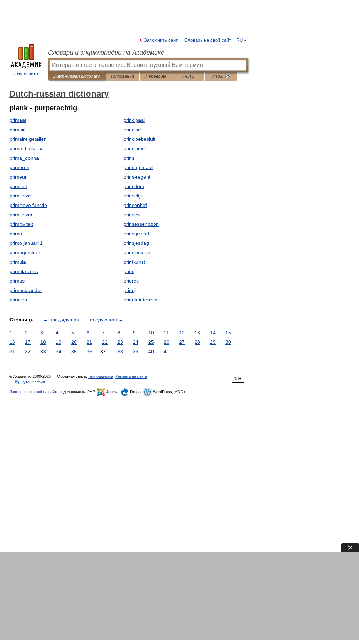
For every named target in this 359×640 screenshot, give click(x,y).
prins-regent (136, 177)
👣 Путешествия (30, 382)
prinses (131, 214)
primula (17, 262)
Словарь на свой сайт (207, 40)
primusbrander (25, 290)
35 (74, 351)
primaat (17, 120)
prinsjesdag (136, 243)
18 (43, 342)
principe (132, 129)
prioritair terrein (140, 299)
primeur (18, 177)
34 (58, 351)
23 (120, 342)
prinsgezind (136, 233)
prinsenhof (135, 205)
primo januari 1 (26, 243)
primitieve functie (28, 205)
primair (17, 129)
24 (135, 342)
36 (89, 351)
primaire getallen (28, 139)
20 (74, 342)
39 (135, 351)
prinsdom (133, 186)
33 (43, 351)
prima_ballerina (26, 148)
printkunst (134, 262)
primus (17, 281)
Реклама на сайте (131, 376)
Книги (188, 76)
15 (228, 332)
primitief (18, 186)
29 (213, 342)
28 (197, 342)
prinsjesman (136, 252)
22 (105, 342)
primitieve (20, 196)
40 (151, 351)
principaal (134, 120)
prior (128, 271)
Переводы (155, 76)
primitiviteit (21, 224)
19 (58, 342)
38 (120, 351)
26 (166, 342)
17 (28, 342)
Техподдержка (100, 376)
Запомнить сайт (161, 40)
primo (15, 233)
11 (166, 332)
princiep (18, 299)
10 (151, 332)
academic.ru (26, 73)
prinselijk (133, 196)
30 (228, 342)
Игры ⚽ (221, 76)
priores (131, 281)
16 (12, 342)
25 (151, 342)
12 (182, 332)
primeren (19, 167)
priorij (129, 290)
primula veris (23, 271)
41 (166, 351)
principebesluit (139, 139)
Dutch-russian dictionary (76, 76)
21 (89, 342)
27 (182, 342)
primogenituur (24, 252)
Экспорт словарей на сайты (34, 392)
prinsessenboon (141, 224)
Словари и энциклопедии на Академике (106, 52)
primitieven (21, 214)
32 (28, 351)
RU (239, 40)
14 (213, 332)
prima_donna (24, 158)
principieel (134, 148)
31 (12, 351)
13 (197, 332)
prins (128, 158)
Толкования (122, 76)
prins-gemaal (138, 167)
